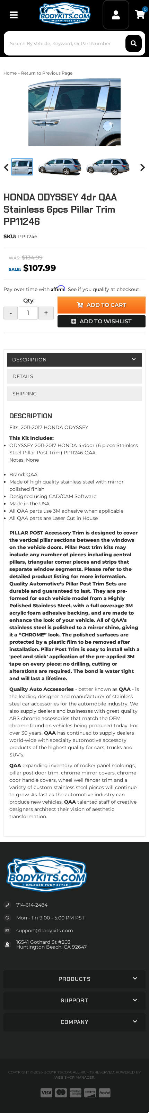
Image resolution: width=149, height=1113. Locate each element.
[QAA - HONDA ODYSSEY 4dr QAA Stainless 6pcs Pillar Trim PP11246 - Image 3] (108, 166)
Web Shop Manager (74, 1077)
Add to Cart (106, 305)
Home (10, 73)
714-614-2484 (31, 905)
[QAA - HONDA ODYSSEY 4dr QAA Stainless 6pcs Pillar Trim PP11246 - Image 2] (59, 166)
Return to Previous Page (46, 73)
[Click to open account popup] (116, 14)
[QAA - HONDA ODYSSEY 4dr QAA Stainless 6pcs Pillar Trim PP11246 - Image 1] (22, 166)
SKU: (9, 236)
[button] (75, 43)
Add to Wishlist (106, 321)
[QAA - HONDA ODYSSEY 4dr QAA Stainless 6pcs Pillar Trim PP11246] (74, 111)
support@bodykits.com (44, 930)
